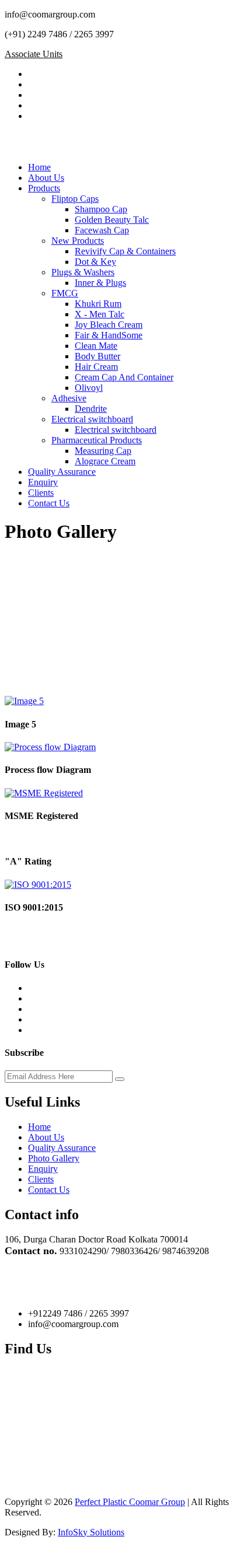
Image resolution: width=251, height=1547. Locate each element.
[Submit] (119, 1079)
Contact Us (48, 503)
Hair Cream (96, 367)
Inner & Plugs (100, 283)
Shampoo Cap (101, 209)
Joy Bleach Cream (108, 325)
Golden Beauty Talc (112, 220)
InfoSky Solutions (91, 1532)
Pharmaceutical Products (96, 440)
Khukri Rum (98, 304)
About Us (46, 178)
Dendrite (91, 409)
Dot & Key (95, 262)
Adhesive (68, 398)
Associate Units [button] (33, 54)
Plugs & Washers (82, 272)
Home (39, 167)
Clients (41, 493)
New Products (77, 241)
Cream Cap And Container (124, 377)
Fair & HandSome (108, 335)
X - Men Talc (99, 314)
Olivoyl (89, 388)
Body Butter (97, 356)
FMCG (64, 293)
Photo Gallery (53, 1158)
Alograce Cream (105, 461)
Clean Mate (96, 346)
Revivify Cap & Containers (125, 251)
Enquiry (43, 482)
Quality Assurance (62, 472)
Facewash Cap (102, 230)
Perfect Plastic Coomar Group (130, 1502)
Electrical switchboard (92, 419)
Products (44, 188)
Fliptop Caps (75, 199)
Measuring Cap (103, 451)
